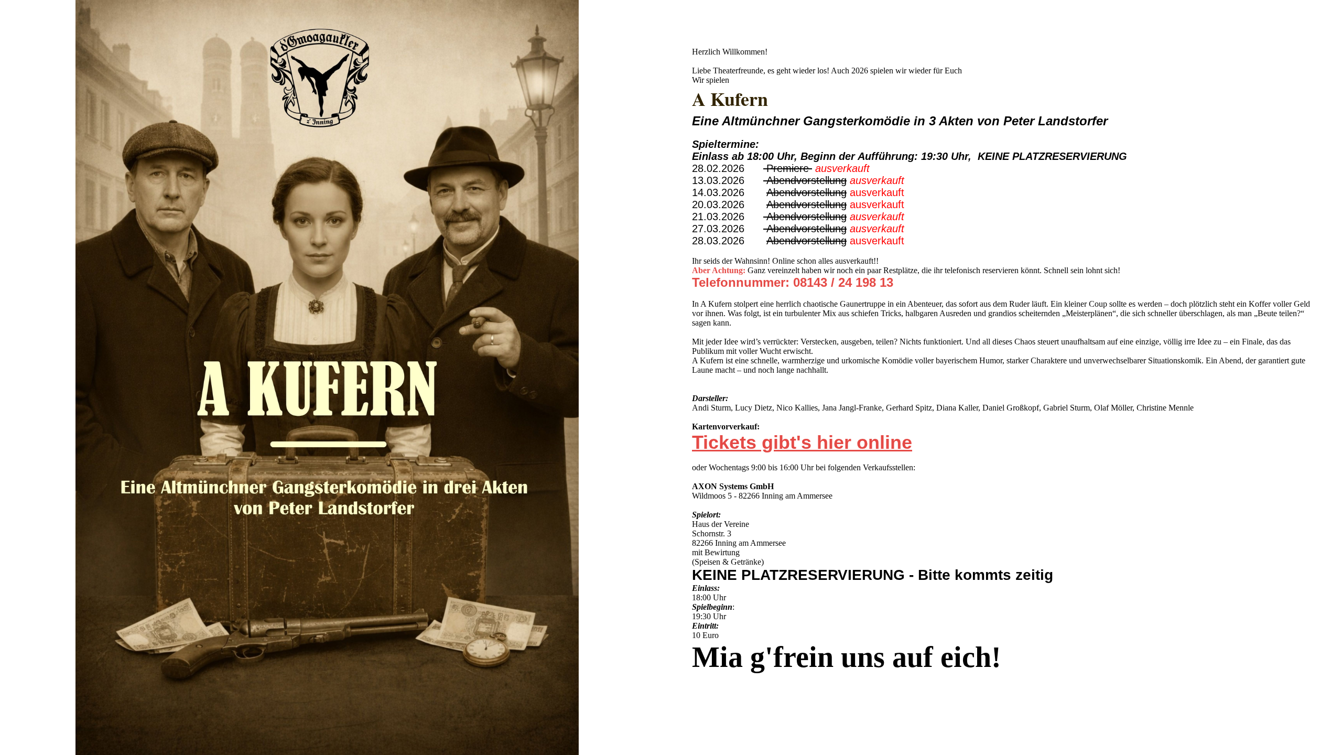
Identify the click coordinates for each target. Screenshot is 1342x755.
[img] (335, 377)
